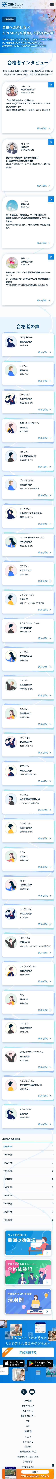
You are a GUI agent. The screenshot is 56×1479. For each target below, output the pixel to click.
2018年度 (7, 1203)
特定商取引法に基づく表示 (28, 1456)
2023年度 (7, 1162)
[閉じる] (53, 1465)
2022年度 (7, 1170)
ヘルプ (28, 1437)
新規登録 (28, 1431)
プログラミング (28, 1406)
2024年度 (7, 1154)
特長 (28, 1421)
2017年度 (7, 1211)
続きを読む (42, 128)
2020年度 (7, 1187)
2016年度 (7, 1219)
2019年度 (7, 1195)
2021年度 (7, 1179)
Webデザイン (28, 1411)
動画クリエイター (28, 1416)
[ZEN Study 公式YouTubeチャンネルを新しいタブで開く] (32, 1392)
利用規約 (28, 1446)
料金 (28, 1426)
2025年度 (7, 1146)
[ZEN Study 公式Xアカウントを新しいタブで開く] (24, 1392)
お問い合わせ (28, 1442)
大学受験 (28, 1401)
